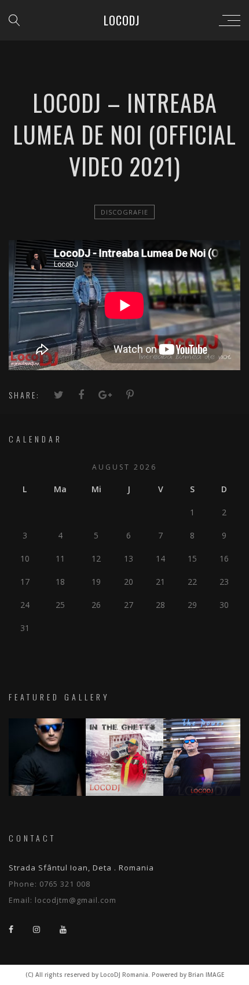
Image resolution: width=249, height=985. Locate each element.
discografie (124, 212)
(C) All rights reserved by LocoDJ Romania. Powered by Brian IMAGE (124, 975)
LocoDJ (122, 20)
